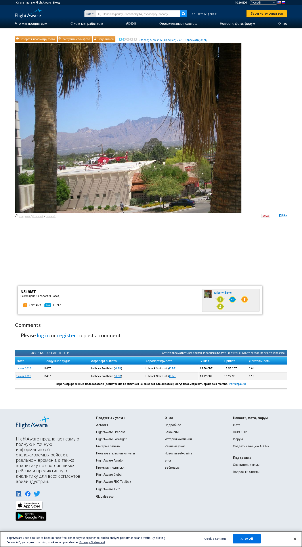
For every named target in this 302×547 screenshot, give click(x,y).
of (53, 305)
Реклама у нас (175, 446)
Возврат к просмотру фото (37, 39)
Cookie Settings (215, 538)
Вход (56, 2)
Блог (168, 460)
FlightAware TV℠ (108, 489)
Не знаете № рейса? (203, 14)
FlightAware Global (109, 474)
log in (43, 335)
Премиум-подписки (110, 467)
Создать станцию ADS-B (251, 446)
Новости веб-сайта (178, 453)
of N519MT (33, 305)
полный (50, 216)
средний (24, 216)
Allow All (247, 538)
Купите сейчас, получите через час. (263, 353)
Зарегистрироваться (267, 13)
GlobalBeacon (105, 496)
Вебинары (172, 467)
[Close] (295, 539)
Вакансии (172, 432)
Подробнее (173, 425)
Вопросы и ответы (246, 472)
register (66, 335)
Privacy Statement (92, 542)
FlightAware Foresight (111, 439)
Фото (237, 425)
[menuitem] (31, 23)
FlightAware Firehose (111, 432)
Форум (238, 439)
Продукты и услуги (110, 418)
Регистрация (237, 384)
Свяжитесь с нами (246, 465)
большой (37, 216)
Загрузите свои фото (76, 39)
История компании (178, 439)
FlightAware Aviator (110, 460)
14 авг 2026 (23, 368)
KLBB (118, 368)
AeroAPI (102, 425)
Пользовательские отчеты (115, 453)
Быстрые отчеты (108, 446)
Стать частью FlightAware (33, 2)
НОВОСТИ (240, 432)
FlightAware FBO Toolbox (113, 481)
